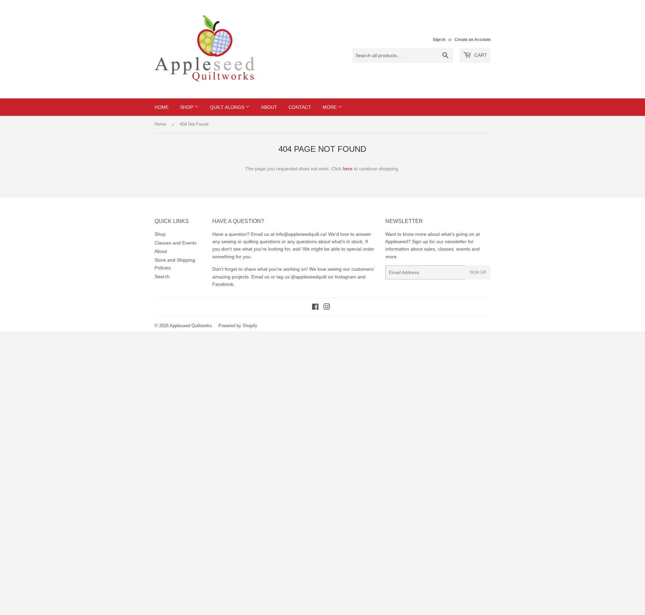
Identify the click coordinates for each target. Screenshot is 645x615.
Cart (480, 55)
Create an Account (472, 39)
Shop (187, 107)
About (269, 107)
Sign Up (478, 272)
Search (162, 276)
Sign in (439, 39)
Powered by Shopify (237, 325)
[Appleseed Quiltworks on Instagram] (327, 307)
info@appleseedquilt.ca (301, 234)
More (330, 107)
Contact (300, 107)
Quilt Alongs (228, 107)
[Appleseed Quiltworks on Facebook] (315, 307)
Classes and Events (176, 243)
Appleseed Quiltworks (191, 325)
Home (162, 107)
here (347, 168)
